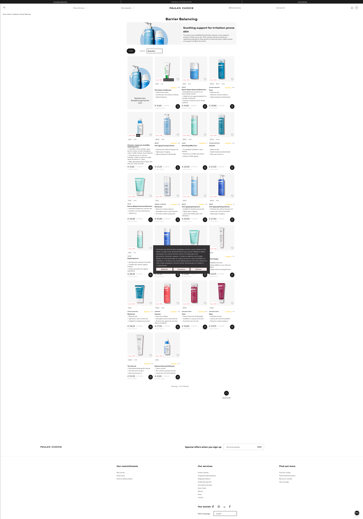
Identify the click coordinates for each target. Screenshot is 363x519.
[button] (213, 243)
